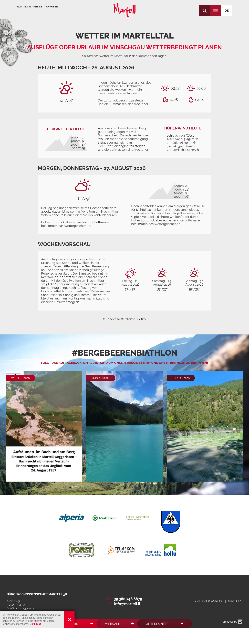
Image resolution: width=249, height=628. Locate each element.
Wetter (72, 623)
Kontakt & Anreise (29, 6)
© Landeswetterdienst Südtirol (124, 319)
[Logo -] (124, 10)
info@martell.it (127, 604)
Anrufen (52, 6)
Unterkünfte (157, 623)
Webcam (112, 623)
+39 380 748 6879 (127, 599)
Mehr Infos (35, 624)
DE (227, 10)
